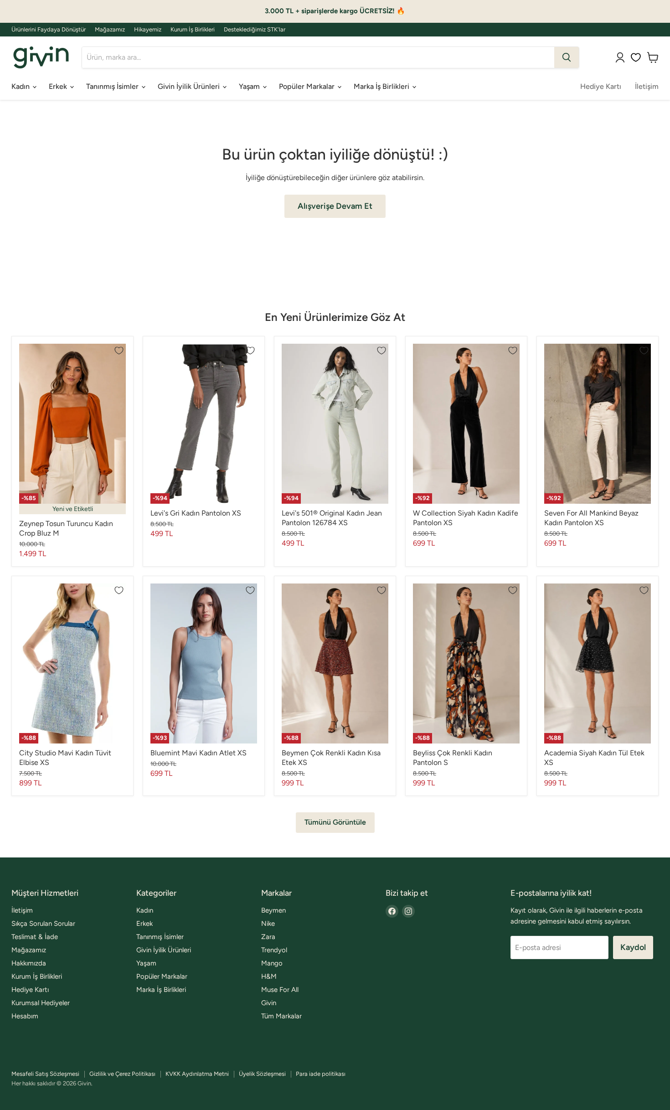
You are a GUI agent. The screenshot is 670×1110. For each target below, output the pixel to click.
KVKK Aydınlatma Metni (197, 1073)
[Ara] (566, 57)
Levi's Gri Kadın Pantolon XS (195, 513)
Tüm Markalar (281, 1016)
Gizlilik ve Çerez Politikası (122, 1073)
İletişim (647, 86)
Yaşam (250, 86)
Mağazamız (110, 29)
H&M (269, 976)
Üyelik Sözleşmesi (262, 1073)
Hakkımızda (28, 963)
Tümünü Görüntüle (335, 822)
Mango (272, 963)
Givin (268, 1003)
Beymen (273, 910)
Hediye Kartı (600, 86)
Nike (268, 923)
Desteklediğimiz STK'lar (254, 29)
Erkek (59, 86)
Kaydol (633, 947)
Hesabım (24, 1016)
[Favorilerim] (635, 57)
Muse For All (280, 990)
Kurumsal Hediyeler (40, 1003)
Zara (268, 937)
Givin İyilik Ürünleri (190, 86)
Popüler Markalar (307, 86)
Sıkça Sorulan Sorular (43, 923)
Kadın (21, 86)
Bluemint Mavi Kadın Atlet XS (198, 753)
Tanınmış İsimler (113, 86)
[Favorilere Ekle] (119, 350)
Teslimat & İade (34, 937)
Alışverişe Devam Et (335, 206)
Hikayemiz (147, 29)
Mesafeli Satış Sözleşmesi (45, 1073)
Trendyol (274, 950)
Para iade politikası (320, 1073)
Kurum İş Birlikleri (192, 29)
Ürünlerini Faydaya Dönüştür (48, 29)
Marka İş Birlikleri (382, 86)
